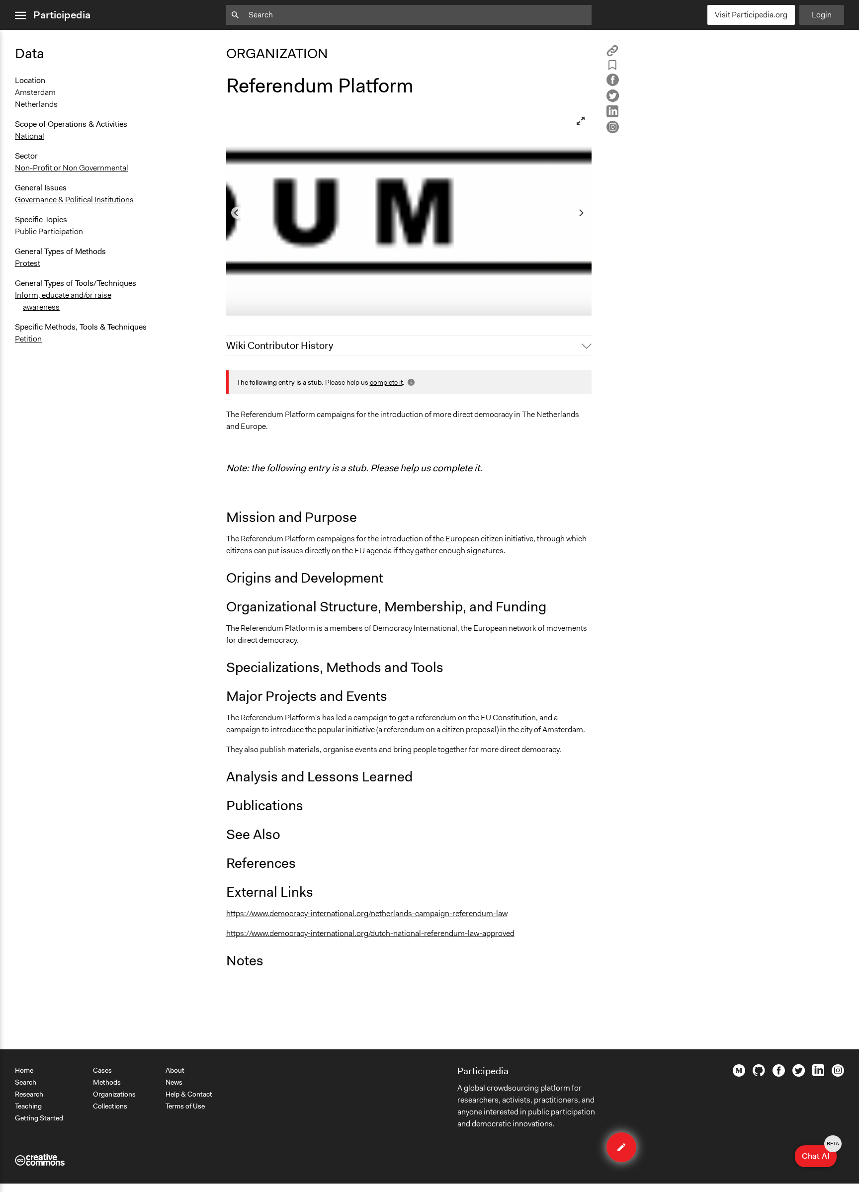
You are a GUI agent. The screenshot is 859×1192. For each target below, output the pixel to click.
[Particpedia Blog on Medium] (739, 1074)
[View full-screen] (581, 121)
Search (25, 1082)
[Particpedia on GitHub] (759, 1073)
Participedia (61, 15)
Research (29, 1094)
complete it (386, 382)
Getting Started (39, 1117)
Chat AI (819, 1153)
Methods (107, 1082)
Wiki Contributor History (279, 345)
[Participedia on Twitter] (798, 1074)
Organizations (114, 1094)
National (29, 136)
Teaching (28, 1106)
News (174, 1082)
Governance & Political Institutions (74, 199)
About (175, 1070)
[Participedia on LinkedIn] (818, 1073)
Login (822, 14)
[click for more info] (410, 382)
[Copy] (612, 54)
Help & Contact (189, 1094)
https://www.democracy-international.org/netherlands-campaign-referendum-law (367, 913)
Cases (102, 1070)
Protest (27, 263)
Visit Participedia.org (751, 14)
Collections (110, 1106)
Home (24, 1070)
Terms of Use (185, 1106)
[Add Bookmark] (612, 67)
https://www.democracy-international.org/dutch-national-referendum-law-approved (370, 933)
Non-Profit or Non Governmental (71, 168)
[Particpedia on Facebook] (779, 1074)
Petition (28, 339)
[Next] (581, 213)
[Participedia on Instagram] (838, 1074)
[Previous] (237, 213)
